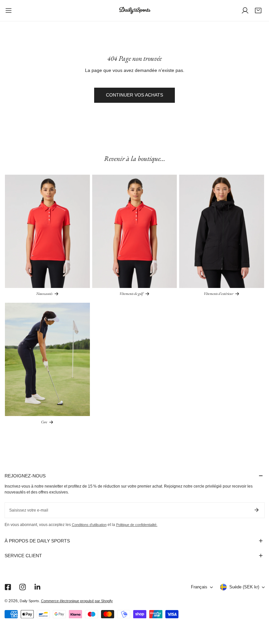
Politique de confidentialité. (136, 525)
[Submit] (256, 509)
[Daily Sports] (134, 10)
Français (199, 587)
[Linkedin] (37, 587)
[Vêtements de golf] (134, 231)
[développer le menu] (8, 10)
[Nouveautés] (47, 231)
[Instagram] (22, 587)
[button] (258, 10)
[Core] (47, 359)
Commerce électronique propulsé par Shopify (77, 601)
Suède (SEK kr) (244, 587)
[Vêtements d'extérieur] (221, 231)
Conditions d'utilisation (89, 525)
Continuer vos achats (134, 95)
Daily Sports (29, 601)
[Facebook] (7, 587)
